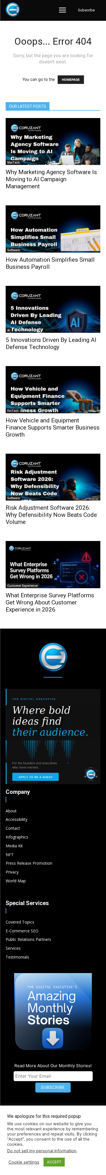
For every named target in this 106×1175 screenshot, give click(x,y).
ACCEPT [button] (54, 1162)
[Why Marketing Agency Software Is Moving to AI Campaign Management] (53, 141)
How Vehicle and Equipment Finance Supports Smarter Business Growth (52, 427)
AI (8, 330)
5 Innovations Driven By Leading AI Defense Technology (51, 343)
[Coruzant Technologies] (13, 10)
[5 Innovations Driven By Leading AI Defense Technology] (53, 309)
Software (13, 250)
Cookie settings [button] (23, 1162)
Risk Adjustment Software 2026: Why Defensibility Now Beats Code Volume (51, 514)
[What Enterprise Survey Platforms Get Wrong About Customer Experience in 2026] (53, 564)
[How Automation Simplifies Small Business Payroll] (53, 228)
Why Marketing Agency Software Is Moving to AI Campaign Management (51, 179)
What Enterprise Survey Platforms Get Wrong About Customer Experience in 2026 (50, 602)
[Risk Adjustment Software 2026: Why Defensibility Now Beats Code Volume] (53, 477)
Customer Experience (22, 586)
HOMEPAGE (71, 80)
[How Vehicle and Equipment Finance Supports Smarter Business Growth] (53, 389)
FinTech (13, 411)
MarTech (13, 162)
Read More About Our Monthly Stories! (53, 1065)
